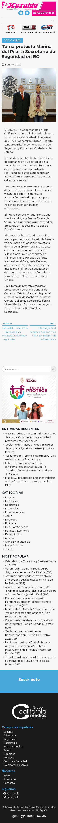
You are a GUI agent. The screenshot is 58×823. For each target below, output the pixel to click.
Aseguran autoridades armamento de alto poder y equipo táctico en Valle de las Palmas (29, 580)
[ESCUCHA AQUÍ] (29, 27)
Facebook (12, 793)
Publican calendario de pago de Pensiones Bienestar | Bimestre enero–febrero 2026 (28, 602)
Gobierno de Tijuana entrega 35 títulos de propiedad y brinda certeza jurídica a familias (29, 448)
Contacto (9, 783)
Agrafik (44, 810)
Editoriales (11, 501)
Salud (8, 516)
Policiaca (10, 523)
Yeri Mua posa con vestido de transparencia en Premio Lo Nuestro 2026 (27, 635)
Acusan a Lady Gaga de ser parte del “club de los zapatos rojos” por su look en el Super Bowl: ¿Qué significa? (30, 591)
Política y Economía (17, 530)
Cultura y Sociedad (17, 527)
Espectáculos (13, 534)
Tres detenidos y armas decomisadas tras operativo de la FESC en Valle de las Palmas (30, 661)
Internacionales (14, 512)
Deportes (11, 519)
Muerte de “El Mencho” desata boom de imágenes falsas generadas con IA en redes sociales (30, 613)
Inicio (6, 775)
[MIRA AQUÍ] (11, 27)
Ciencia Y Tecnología (17, 541)
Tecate (9, 549)
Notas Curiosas (14, 545)
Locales (9, 497)
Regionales (12, 40)
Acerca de (9, 779)
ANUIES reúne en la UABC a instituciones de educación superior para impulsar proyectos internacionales (30, 437)
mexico (9, 538)
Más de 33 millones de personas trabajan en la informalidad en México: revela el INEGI (30, 481)
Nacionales (11, 508)
